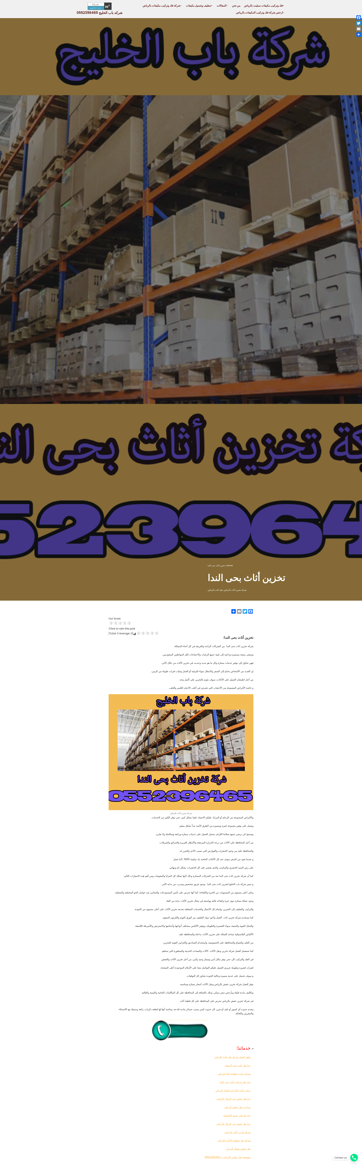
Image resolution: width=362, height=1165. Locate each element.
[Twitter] (358, 23)
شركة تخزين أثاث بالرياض (235, 589)
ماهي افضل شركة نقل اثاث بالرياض (232, 1057)
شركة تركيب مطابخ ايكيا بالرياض (234, 1074)
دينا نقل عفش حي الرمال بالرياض (233, 1099)
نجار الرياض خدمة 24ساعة (237, 1115)
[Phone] (354, 1157)
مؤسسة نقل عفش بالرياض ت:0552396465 (228, 1157)
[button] (283, 5)
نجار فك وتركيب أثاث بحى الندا (235, 1082)
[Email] (358, 29)
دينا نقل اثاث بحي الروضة (238, 1065)
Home (230, 565)
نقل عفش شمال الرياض (238, 1149)
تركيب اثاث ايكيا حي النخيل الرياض (233, 1090)
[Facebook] (358, 17)
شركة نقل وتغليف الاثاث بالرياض (234, 1140)
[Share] (358, 34)
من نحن (236, 6)
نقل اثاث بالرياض (215, 589)
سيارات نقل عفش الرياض (237, 1107)
